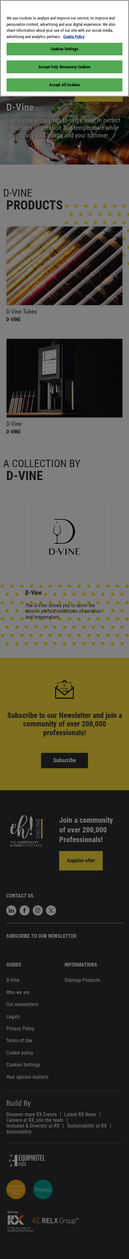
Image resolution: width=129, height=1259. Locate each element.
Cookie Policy (74, 36)
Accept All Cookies (64, 84)
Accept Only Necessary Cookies (64, 66)
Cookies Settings (64, 49)
